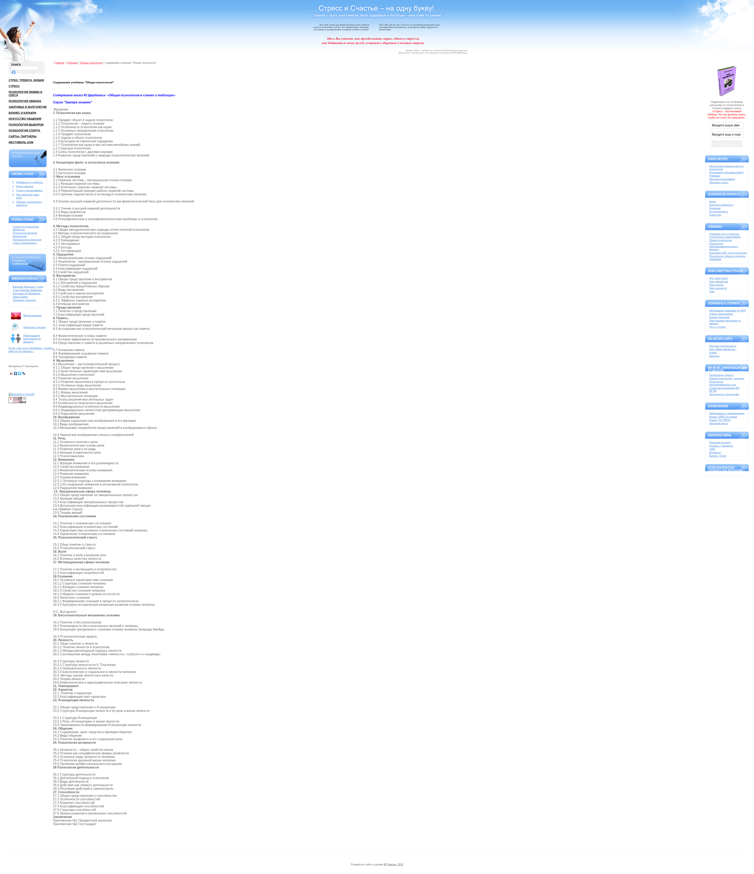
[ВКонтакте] (16, 373)
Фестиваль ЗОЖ (21, 142)
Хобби (712, 352)
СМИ (712, 449)
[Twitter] (20, 373)
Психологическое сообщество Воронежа (725, 469)
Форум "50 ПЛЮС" (720, 420)
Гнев (712, 291)
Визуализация (32, 315)
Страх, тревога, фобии (26, 80)
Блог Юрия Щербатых (722, 349)
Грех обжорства (718, 281)
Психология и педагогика (724, 394)
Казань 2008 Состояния (723, 416)
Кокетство (715, 214)
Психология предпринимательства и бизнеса (723, 246)
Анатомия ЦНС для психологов (728, 252)
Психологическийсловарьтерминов (26, 261)
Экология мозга (718, 423)
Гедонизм (714, 208)
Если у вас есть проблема (31, 349)
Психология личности (724, 194)
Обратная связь (719, 435)
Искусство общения (25, 118)
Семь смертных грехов (725, 270)
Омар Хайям (20, 296)
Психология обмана (25, 101)
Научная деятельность (723, 346)
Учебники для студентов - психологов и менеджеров (724, 235)
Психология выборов (26, 124)
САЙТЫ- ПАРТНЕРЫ (23, 136)
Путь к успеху (717, 326)
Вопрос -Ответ (718, 455)
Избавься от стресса (29, 182)
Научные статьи (718, 182)
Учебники (72, 62)
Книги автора (24, 186)
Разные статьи (22, 219)
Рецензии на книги (720, 442)
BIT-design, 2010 (393, 864)
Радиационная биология (27, 239)
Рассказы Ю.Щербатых (26, 293)
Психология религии (25, 233)
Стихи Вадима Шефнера (27, 290)
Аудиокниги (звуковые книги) (726, 172)
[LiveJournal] (24, 373)
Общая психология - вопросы (726, 378)
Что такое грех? (718, 278)
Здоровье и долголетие (28, 106)
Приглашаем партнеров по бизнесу (32, 338)
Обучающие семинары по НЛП (727, 310)
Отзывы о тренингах (721, 445)
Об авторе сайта (720, 338)
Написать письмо (34, 327)
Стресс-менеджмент (29, 190)
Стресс (14, 86)
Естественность (718, 211)
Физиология (20, 236)
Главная (59, 62)
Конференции (718, 405)
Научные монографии (722, 179)
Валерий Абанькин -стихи (28, 286)
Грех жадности (718, 288)
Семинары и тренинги (724, 303)
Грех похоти (716, 284)
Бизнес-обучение (719, 317)
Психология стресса (721, 375)
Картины (714, 356)
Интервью (715, 452)
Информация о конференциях (727, 413)
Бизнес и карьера (22, 112)
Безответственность (721, 204)
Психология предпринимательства (722, 383)
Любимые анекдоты (24, 300)
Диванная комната (25, 278)
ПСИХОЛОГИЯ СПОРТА (24, 130)
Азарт (712, 201)
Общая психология (91, 62)
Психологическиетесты (26, 155)
